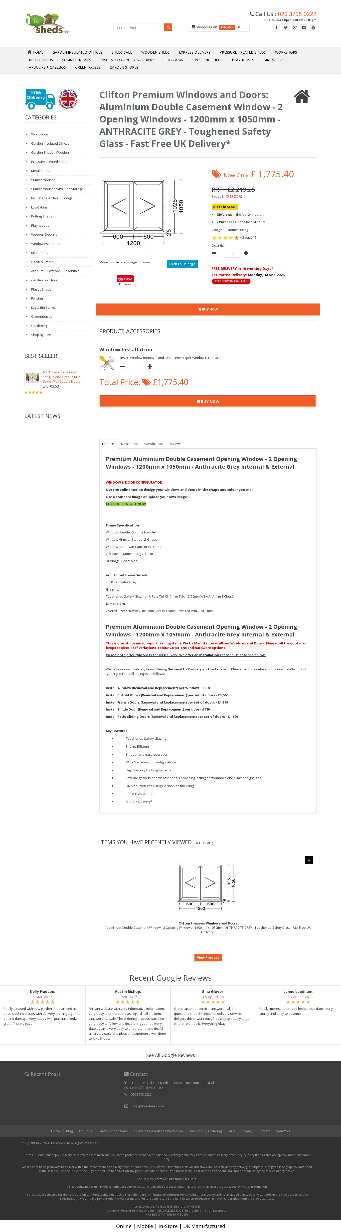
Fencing (36, 298)
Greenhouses (87, 67)
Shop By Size (40, 334)
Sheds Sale (122, 52)
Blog (69, 1131)
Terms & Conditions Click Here (175, 1179)
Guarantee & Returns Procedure (158, 1131)
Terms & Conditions (113, 1131)
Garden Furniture (43, 280)
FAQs (231, 1131)
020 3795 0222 (297, 13)
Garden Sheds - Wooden (49, 152)
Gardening (38, 325)
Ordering (215, 1131)
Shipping (195, 1131)
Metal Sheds (41, 59)
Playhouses (243, 59)
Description (129, 443)
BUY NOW (209, 309)
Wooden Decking (43, 234)
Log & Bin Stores (43, 307)
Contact (264, 1131)
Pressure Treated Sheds (243, 52)
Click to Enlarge (182, 264)
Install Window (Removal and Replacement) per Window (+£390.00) (170, 357)
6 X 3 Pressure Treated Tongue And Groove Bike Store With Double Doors (62, 377)
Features (109, 443)
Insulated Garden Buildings (127, 59)
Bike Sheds (273, 59)
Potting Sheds (209, 59)
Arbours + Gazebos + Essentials (54, 271)
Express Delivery (194, 52)
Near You (283, 1131)
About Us (85, 1131)
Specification (153, 443)
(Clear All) (204, 843)
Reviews (175, 443)
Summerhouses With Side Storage (56, 189)
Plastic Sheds (40, 289)
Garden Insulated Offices (77, 52)
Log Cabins (175, 59)
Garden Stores (124, 67)
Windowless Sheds (45, 243)
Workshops (286, 52)
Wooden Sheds (155, 52)
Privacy (246, 1131)
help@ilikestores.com (148, 1106)
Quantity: (218, 245)
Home (55, 1131)
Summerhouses (76, 59)
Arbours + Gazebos (47, 67)
